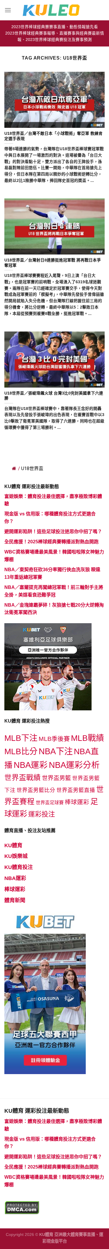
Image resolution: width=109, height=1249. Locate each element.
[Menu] (7, 10)
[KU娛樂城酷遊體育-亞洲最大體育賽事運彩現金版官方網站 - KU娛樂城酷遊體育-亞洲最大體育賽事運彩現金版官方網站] (55, 10)
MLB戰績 (87, 738)
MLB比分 (20, 751)
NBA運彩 (31, 765)
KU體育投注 (18, 867)
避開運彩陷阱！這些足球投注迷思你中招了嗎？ (53, 531)
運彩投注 (41, 814)
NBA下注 (56, 751)
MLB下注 (20, 738)
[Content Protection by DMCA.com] (22, 1207)
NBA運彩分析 (74, 765)
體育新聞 (14, 900)
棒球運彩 (77, 802)
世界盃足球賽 (50, 802)
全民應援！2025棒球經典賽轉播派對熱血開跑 (51, 541)
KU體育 (13, 845)
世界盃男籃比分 (36, 790)
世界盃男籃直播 (75, 790)
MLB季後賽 (54, 738)
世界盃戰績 (22, 778)
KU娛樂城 (16, 856)
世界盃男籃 (56, 778)
